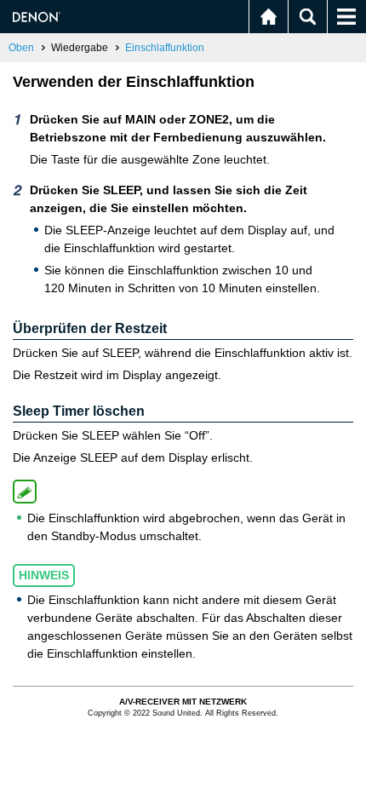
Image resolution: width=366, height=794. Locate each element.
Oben (21, 48)
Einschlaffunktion (164, 48)
